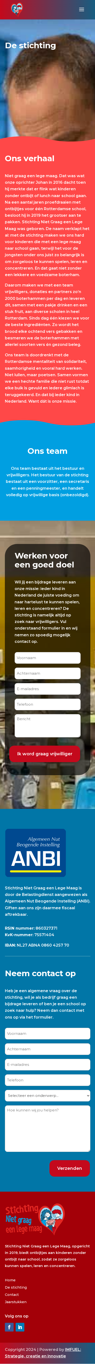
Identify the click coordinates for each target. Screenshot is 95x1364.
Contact (12, 1295)
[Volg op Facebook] (9, 1327)
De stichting (16, 1288)
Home (10, 1280)
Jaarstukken (16, 1302)
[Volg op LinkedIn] (20, 1327)
